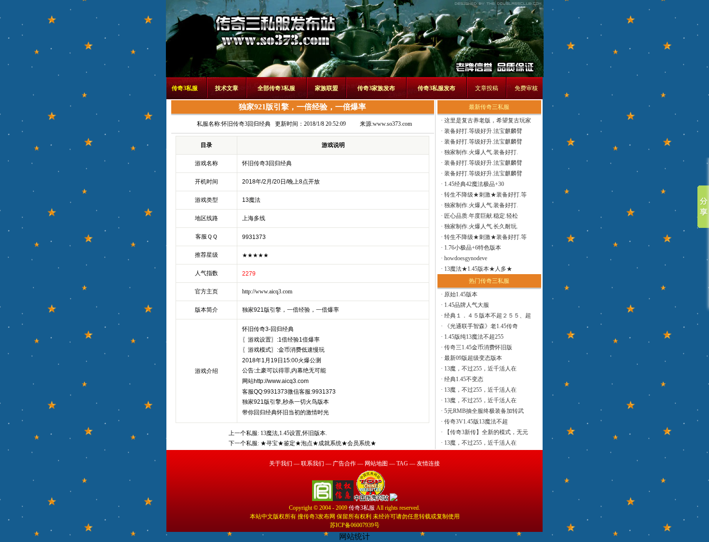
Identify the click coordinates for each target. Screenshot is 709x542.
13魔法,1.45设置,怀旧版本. (293, 433)
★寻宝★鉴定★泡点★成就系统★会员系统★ (318, 443)
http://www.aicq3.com (267, 291)
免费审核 (526, 88)
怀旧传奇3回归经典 (246, 123)
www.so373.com (392, 123)
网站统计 (354, 536)
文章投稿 (486, 88)
